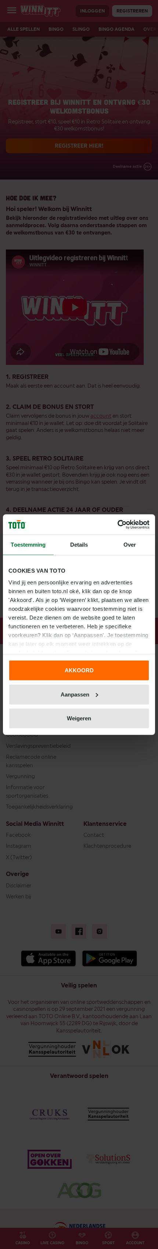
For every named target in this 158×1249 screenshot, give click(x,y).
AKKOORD (79, 670)
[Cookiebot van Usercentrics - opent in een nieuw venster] (117, 524)
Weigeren (79, 718)
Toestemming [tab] (28, 545)
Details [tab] (79, 545)
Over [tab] (129, 545)
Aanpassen (75, 694)
